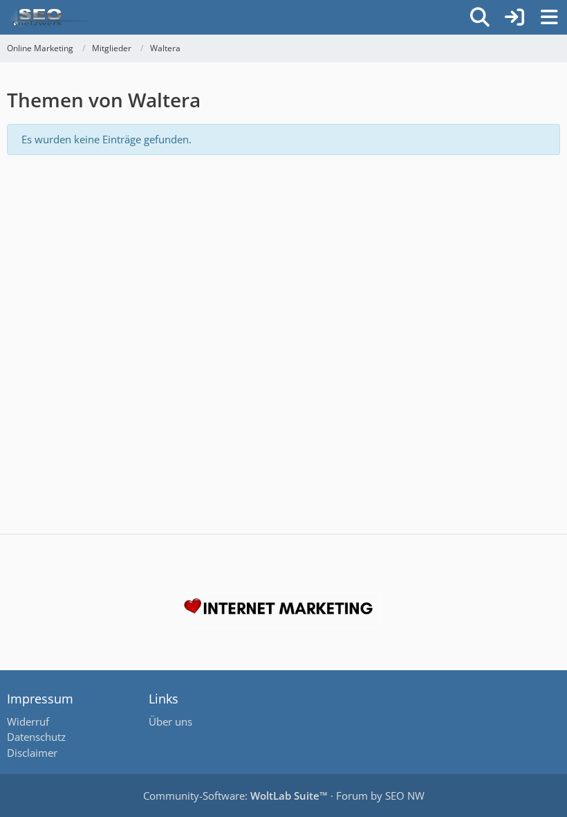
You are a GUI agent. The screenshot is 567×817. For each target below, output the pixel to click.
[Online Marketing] (49, 17)
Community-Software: (235, 795)
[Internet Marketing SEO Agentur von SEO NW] (283, 610)
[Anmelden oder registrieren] (514, 17)
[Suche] (480, 17)
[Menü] (549, 17)
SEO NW (405, 795)
